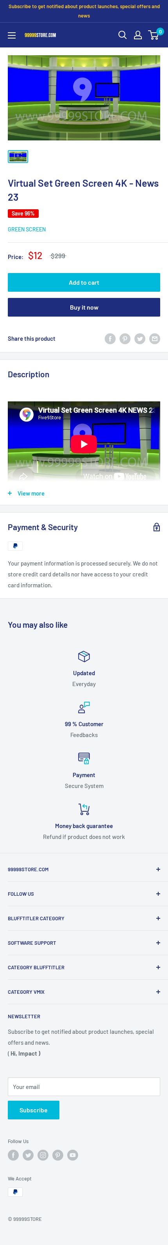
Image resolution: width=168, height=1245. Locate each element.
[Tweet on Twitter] (139, 338)
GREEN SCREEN (27, 229)
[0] (154, 35)
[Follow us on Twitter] (28, 1155)
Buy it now (84, 307)
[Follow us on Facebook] (13, 1155)
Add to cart (84, 282)
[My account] (138, 35)
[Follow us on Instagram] (43, 1155)
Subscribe (34, 1110)
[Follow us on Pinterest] (57, 1155)
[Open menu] (12, 35)
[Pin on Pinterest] (125, 338)
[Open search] (122, 35)
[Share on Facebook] (110, 338)
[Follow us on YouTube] (72, 1155)
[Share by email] (154, 338)
